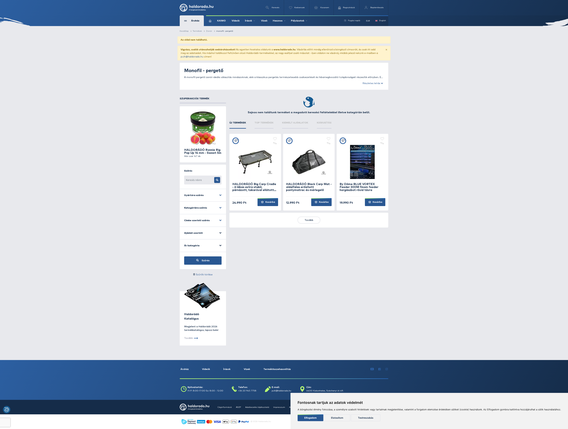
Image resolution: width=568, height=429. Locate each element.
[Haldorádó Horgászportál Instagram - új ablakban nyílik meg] (386, 369)
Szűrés (205, 260)
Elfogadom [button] (310, 417)
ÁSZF (239, 407)
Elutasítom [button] (337, 417)
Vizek (264, 21)
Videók (236, 21)
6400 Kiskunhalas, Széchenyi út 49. (324, 391)
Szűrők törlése (204, 274)
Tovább (309, 220)
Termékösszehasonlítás (277, 369)
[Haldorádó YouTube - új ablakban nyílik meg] (372, 369)
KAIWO (221, 21)
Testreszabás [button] (365, 417)
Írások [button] (248, 21)
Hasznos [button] (278, 21)
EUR (368, 21)
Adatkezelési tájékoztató (257, 407)
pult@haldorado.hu (192, 57)
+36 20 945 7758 (247, 391)
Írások (226, 369)
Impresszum (279, 407)
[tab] (237, 125)
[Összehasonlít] (275, 143)
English (382, 21)
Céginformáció (224, 407)
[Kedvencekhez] (275, 139)
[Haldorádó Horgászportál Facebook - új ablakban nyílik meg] (379, 369)
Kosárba (270, 202)
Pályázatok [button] (297, 21)
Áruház (184, 369)
